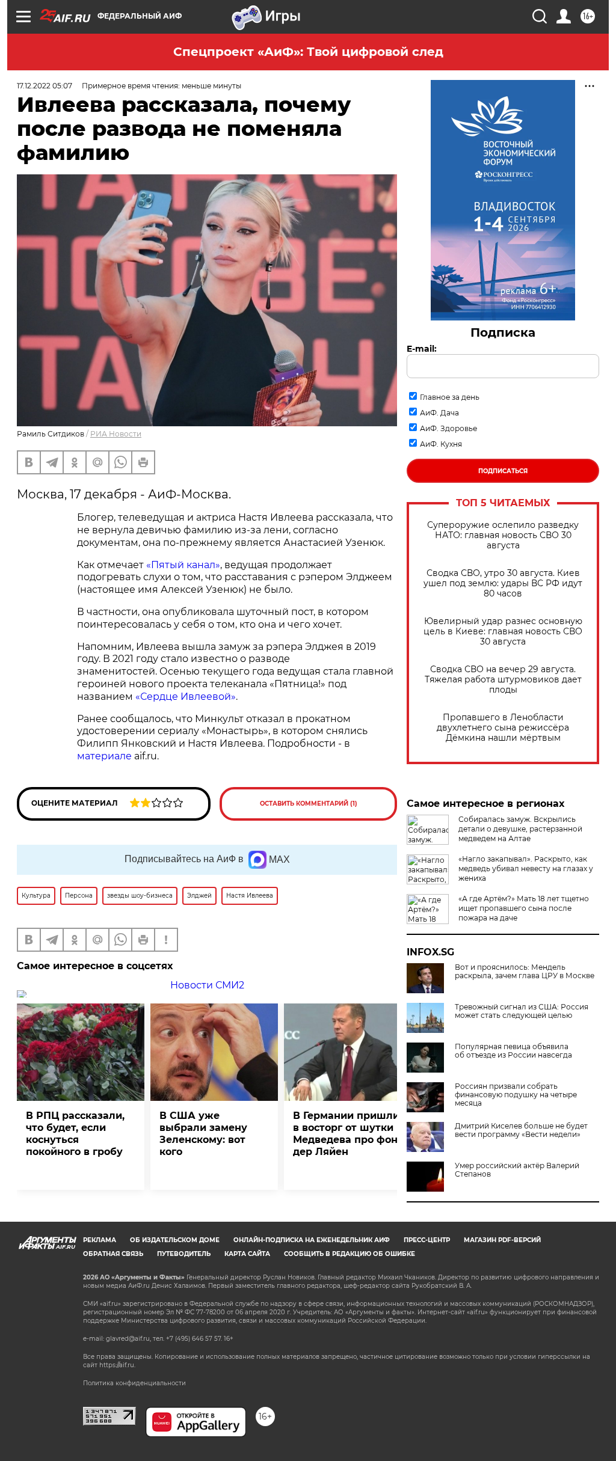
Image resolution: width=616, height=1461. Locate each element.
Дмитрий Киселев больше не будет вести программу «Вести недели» (521, 1130)
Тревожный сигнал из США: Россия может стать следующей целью (521, 1011)
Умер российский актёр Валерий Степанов (517, 1170)
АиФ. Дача (439, 412)
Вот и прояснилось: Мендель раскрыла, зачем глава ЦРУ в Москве (524, 971)
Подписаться (503, 471)
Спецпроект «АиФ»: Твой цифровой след (308, 51)
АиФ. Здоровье (448, 428)
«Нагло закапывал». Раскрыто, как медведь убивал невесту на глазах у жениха (525, 868)
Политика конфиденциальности (134, 1383)
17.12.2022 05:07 (44, 85)
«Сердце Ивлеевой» (185, 696)
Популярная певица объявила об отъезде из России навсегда (513, 1051)
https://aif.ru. (117, 1365)
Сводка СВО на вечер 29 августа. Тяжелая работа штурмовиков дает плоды (503, 679)
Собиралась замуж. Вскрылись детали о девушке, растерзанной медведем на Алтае (520, 829)
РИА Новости (115, 433)
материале (104, 756)
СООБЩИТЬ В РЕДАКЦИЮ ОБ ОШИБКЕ (349, 1254)
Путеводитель (184, 1254)
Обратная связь (113, 1254)
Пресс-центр (427, 1240)
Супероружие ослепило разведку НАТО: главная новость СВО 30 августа (503, 535)
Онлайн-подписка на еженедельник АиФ (311, 1240)
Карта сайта (247, 1254)
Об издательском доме (175, 1240)
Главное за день (449, 397)
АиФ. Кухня (441, 444)
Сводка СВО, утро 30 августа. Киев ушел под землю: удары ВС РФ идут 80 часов (503, 583)
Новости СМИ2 (207, 985)
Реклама (99, 1240)
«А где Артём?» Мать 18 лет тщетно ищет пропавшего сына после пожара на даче (523, 908)
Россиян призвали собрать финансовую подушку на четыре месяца (516, 1094)
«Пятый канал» (183, 565)
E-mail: (422, 348)
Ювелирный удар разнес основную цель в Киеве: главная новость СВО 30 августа (503, 631)
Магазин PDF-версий (502, 1240)
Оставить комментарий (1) (308, 803)
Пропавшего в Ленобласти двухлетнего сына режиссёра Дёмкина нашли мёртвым (503, 727)
